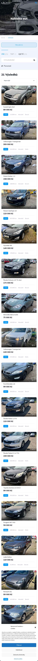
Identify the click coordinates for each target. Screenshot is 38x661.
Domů (3, 37)
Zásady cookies (18, 658)
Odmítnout (19, 650)
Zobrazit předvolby (19, 655)
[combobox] (19, 80)
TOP (13, 54)
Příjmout (19, 645)
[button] (35, 627)
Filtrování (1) (19, 45)
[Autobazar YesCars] (6, 3)
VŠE (4, 54)
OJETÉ (22, 54)
